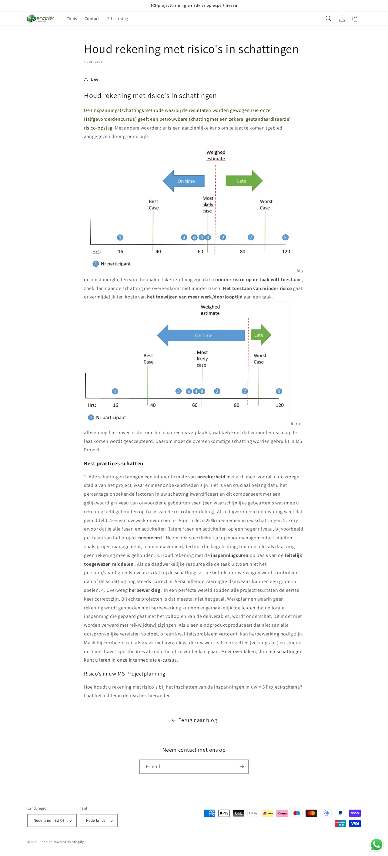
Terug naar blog (198, 719)
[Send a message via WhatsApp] (376, 844)
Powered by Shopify (68, 842)
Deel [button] (95, 79)
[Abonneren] (241, 766)
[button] (328, 18)
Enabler (46, 842)
